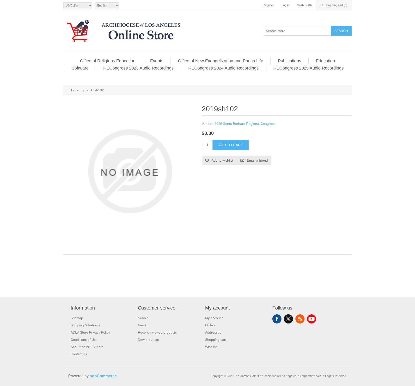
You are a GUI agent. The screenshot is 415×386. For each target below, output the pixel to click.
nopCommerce (103, 376)
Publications (289, 60)
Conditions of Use (84, 340)
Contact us (79, 354)
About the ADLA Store (87, 347)
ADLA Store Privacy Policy (90, 332)
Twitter (288, 318)
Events (156, 60)
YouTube (311, 318)
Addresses (213, 332)
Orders (210, 325)
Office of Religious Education (107, 60)
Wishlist (211, 347)
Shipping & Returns (85, 325)
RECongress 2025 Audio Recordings (308, 68)
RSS (300, 318)
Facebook (276, 318)
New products (148, 340)
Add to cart (230, 145)
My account (214, 318)
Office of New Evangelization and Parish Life (220, 60)
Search (341, 31)
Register (268, 5)
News (142, 325)
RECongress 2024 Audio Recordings (223, 68)
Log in (285, 5)
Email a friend (257, 160)
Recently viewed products (157, 332)
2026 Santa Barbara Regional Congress (244, 124)
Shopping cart (215, 340)
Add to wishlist (222, 160)
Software (80, 68)
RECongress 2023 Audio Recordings (138, 68)
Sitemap (77, 318)
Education (325, 60)
